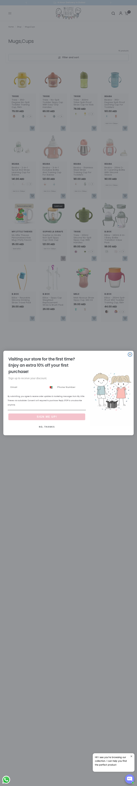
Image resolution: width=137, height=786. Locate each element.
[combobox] (52, 387)
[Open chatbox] (129, 779)
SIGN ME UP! (47, 416)
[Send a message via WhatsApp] (6, 779)
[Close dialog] (130, 354)
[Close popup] (131, 756)
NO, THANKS (47, 427)
